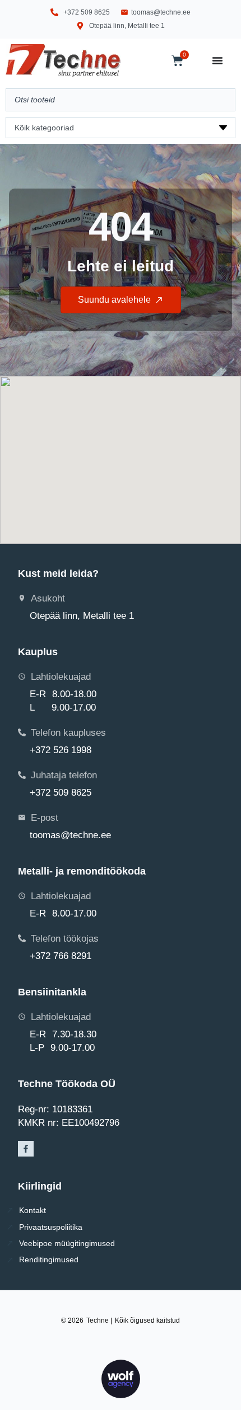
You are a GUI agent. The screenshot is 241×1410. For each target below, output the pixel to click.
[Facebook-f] (26, 1149)
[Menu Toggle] (217, 60)
